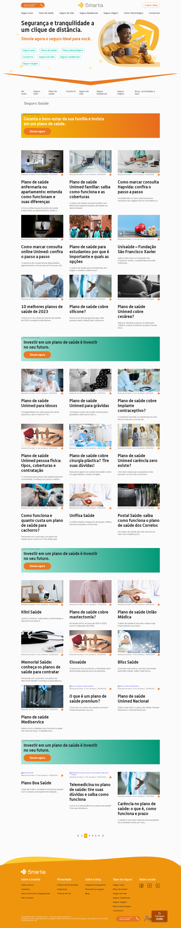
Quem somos (27, 885)
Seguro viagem (30, 63)
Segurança (62, 889)
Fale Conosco (27, 897)
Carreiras (25, 889)
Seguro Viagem (111, 13)
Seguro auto (29, 50)
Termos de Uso (64, 893)
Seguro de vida (46, 56)
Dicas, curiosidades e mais (145, 92)
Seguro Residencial (89, 13)
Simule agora (37, 131)
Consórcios (154, 13)
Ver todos (24, 92)
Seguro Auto (27, 13)
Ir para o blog (151, 5)
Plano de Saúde (46, 13)
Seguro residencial (70, 56)
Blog (87, 893)
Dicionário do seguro (94, 889)
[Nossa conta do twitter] (158, 886)
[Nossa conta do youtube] (150, 886)
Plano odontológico (73, 50)
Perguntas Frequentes (95, 885)
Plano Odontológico (133, 13)
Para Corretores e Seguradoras (35, 893)
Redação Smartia (28, 174)
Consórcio (28, 56)
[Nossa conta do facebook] (141, 886)
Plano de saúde (49, 50)
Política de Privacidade (67, 885)
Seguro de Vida (66, 13)
